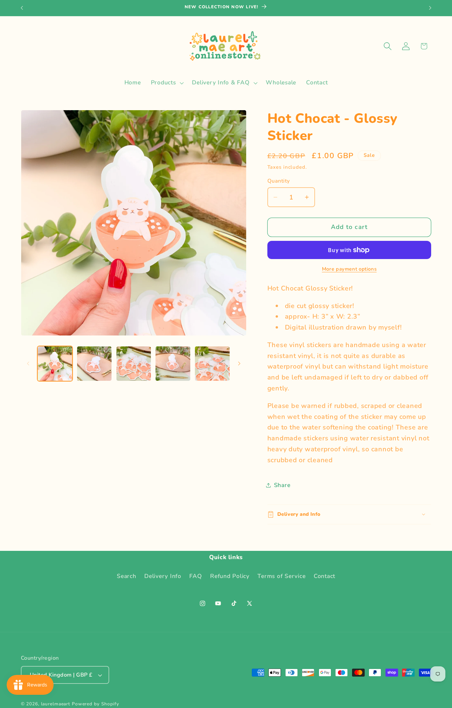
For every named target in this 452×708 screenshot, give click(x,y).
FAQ (195, 576)
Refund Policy (229, 576)
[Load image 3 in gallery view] (133, 363)
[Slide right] (239, 363)
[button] (166, 82)
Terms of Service (281, 576)
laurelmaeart (55, 704)
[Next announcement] (430, 8)
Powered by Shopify (95, 704)
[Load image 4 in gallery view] (172, 363)
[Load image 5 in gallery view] (212, 363)
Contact (324, 576)
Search (126, 576)
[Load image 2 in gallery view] (94, 363)
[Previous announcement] (22, 8)
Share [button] (282, 485)
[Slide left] (28, 363)
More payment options (349, 269)
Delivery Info (162, 576)
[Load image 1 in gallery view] (54, 363)
